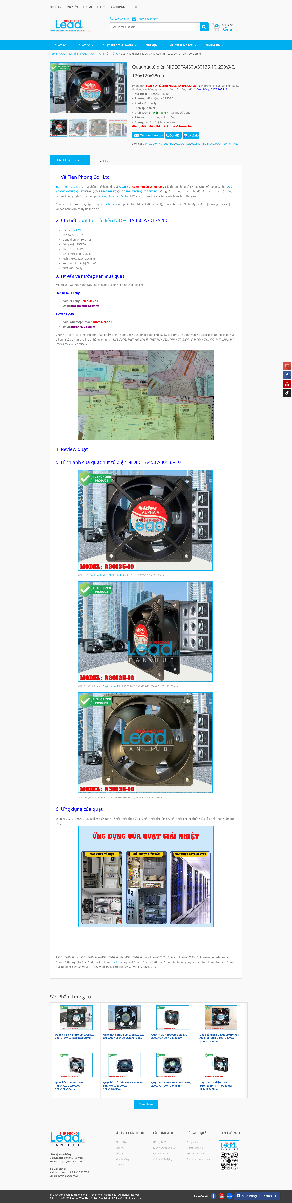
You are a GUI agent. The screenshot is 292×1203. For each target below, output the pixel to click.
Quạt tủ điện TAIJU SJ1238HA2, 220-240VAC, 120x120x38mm (74, 1036)
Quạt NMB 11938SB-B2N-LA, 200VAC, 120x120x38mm (169, 1036)
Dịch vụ (120, 1147)
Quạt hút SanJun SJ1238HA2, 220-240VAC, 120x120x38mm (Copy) (124, 1036)
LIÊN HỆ (134, 7)
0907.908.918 (122, 18)
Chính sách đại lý (163, 1159)
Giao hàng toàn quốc (165, 1147)
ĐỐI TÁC (101, 7)
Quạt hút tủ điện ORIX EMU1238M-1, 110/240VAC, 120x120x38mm (216, 1086)
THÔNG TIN (212, 45)
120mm (117, 962)
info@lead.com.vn (148, 18)
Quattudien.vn (195, 1147)
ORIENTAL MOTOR (181, 45)
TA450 (120, 575)
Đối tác (119, 1153)
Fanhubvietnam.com (198, 1159)
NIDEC (112, 575)
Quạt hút (125, 187)
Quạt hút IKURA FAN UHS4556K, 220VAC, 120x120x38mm (171, 1084)
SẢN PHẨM (72, 7)
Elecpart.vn (193, 1142)
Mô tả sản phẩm (70, 160)
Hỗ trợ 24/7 (159, 1142)
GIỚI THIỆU (55, 7)
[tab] (70, 160)
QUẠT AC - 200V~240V (163, 143)
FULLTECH (132, 191)
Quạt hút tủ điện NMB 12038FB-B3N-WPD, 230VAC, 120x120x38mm (123, 1086)
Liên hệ (120, 1164)
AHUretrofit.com (196, 1153)
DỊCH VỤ (87, 7)
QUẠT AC (60, 45)
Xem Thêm (146, 1104)
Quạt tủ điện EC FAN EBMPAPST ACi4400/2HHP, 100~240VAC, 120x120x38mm (219, 1038)
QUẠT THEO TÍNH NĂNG (118, 45)
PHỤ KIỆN (151, 45)
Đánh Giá (103, 161)
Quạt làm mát (111, 196)
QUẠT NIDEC (148, 191)
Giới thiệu (121, 1142)
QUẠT (79, 191)
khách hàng (109, 204)
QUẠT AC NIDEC (182, 143)
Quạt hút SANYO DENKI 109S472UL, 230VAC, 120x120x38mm (69, 1086)
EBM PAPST (108, 191)
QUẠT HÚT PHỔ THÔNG (104, 53)
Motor (125, 196)
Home (53, 53)
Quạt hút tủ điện (98, 575)
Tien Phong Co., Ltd (68, 187)
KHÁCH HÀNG (117, 7)
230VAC (78, 230)
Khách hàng (122, 1159)
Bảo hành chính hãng (165, 1153)
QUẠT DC (84, 45)
